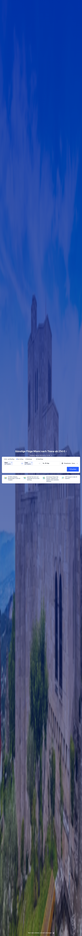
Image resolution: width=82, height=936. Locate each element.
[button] (66, 2)
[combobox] (13, 463)
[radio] (9, 459)
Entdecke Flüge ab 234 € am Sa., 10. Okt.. (40, 455)
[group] (12, 463)
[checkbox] (39, 459)
